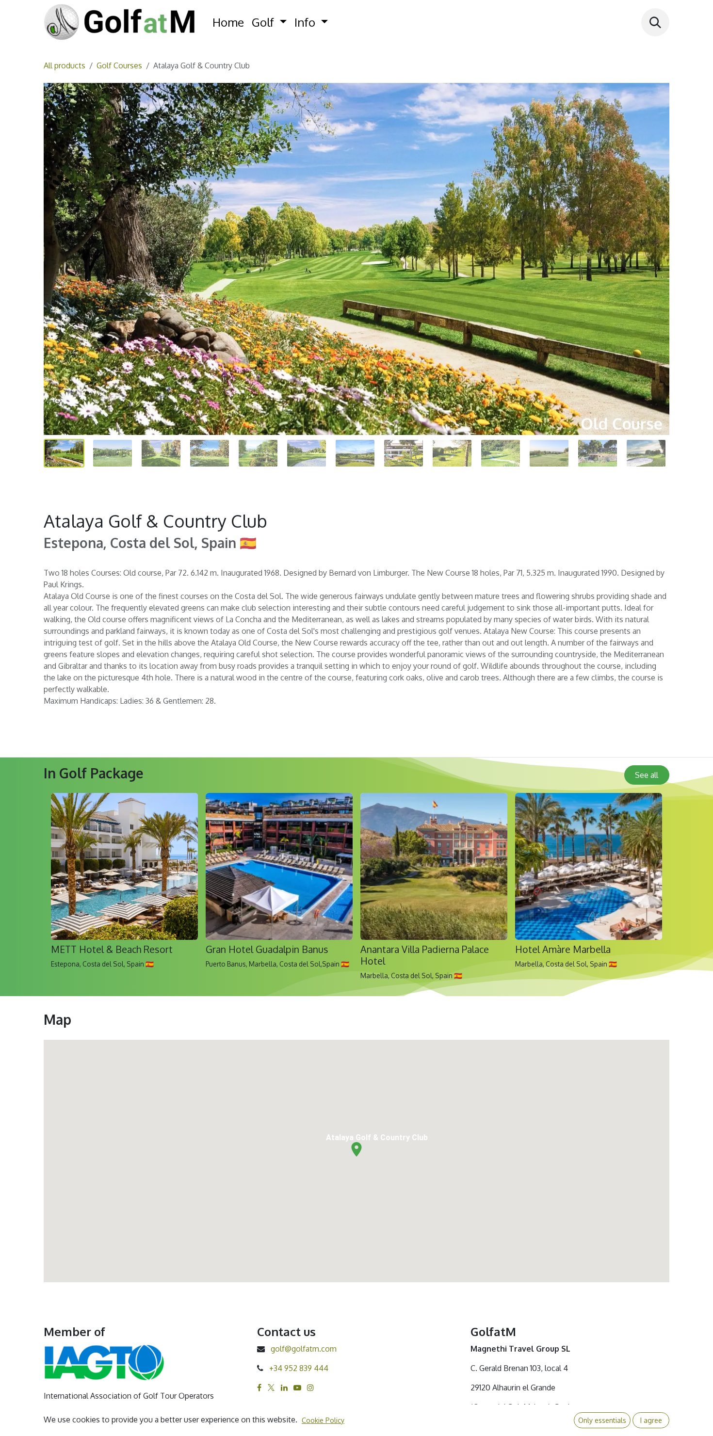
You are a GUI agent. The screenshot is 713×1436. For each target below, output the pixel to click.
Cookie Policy (323, 1420)
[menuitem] (228, 22)
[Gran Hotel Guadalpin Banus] (279, 866)
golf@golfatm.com (304, 1349)
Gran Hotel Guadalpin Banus (267, 949)
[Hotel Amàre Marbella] (588, 866)
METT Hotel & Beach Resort (112, 949)
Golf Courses (119, 65)
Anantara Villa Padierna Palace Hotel (424, 955)
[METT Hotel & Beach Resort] (124, 866)
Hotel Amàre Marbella (563, 949)
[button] (655, 22)
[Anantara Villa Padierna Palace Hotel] (433, 866)
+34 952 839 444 (298, 1368)
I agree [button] (651, 1420)
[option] (356, 890)
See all (646, 775)
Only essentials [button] (602, 1420)
